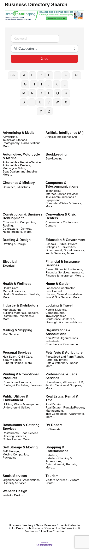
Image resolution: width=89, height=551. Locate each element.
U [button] (40, 102)
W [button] (57, 102)
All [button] (76, 75)
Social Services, (74, 250)
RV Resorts (53, 429)
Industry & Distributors (20, 305)
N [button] (32, 93)
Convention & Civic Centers (61, 216)
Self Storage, (11, 451)
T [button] (32, 102)
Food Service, (30, 433)
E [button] (58, 75)
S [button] (24, 102)
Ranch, (74, 362)
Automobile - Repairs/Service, (22, 162)
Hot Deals (17, 528)
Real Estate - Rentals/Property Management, (65, 409)
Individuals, (53, 341)
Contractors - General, (17, 228)
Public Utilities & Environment (15, 398)
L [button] (65, 84)
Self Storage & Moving (20, 447)
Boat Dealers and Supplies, (20, 171)
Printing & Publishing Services (22, 385)
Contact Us (52, 528)
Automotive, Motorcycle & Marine (21, 156)
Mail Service (11, 334)
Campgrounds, (55, 312)
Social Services (15, 476)
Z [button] (49, 111)
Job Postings (34, 528)
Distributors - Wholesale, (19, 315)
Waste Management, (27, 404)
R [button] (66, 93)
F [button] (66, 75)
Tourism (52, 476)
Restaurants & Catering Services (21, 426)
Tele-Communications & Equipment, (61, 198)
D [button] (49, 75)
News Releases (46, 525)
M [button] (23, 93)
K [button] (56, 84)
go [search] (46, 58)
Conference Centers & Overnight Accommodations (64, 320)
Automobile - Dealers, (17, 165)
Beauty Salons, (12, 359)
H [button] (33, 84)
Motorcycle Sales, (14, 168)
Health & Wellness (17, 283)
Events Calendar (69, 525)
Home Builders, (13, 231)
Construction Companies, (19, 222)
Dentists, (34, 294)
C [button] (41, 75)
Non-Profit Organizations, (62, 338)
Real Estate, (53, 404)
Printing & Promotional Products (20, 376)
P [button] (49, 93)
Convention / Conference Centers (62, 224)
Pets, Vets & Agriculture (64, 352)
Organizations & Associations (58, 332)
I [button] (41, 84)
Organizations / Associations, (21, 480)
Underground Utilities (16, 407)
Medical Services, (14, 291)
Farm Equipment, (57, 359)
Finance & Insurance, (59, 275)
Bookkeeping (56, 154)
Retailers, (52, 455)
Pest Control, (54, 291)
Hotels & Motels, (56, 309)
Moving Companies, (16, 454)
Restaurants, (11, 433)
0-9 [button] (13, 75)
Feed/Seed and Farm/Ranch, (65, 356)
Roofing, (8, 225)
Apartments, (77, 413)
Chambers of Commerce (62, 344)
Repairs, (33, 312)
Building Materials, (15, 312)
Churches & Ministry (19, 182)
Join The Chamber (52, 531)
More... (7, 146)
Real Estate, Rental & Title (62, 398)
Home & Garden (58, 283)
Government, (54, 250)
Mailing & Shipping (17, 330)
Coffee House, (12, 439)
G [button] (25, 84)
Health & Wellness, (15, 294)
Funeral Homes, (13, 362)
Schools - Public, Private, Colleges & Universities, (62, 245)
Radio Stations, (31, 143)
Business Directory (21, 525)
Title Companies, (56, 413)
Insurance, (78, 272)
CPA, (81, 382)
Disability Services (14, 483)
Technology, (53, 190)
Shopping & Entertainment (57, 449)
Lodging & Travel (59, 305)
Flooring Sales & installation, (64, 294)
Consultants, (54, 382)
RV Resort (54, 425)
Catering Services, (15, 436)
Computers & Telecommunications (62, 184)
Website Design (15, 491)
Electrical (10, 261)
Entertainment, (55, 464)
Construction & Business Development (22, 216)
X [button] (66, 102)
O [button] (41, 93)
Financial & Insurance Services (63, 263)
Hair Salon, (10, 356)
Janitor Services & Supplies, (64, 385)
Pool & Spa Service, (58, 297)
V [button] (48, 102)
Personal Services (17, 352)
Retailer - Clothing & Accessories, (59, 460)
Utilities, (8, 404)
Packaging (9, 457)
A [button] (24, 75)
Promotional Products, (17, 382)
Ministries (23, 187)
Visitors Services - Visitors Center (62, 481)
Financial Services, (58, 272)
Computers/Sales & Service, (64, 203)
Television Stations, (15, 139)
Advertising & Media (18, 132)
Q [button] (57, 93)
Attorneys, (69, 382)
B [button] (32, 75)
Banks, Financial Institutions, (64, 269)
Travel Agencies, (56, 315)
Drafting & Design (17, 240)
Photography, (11, 143)
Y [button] (41, 111)
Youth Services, (56, 253)
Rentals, (71, 464)
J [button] (48, 84)
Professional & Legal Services (62, 376)
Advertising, (10, 136)
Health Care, (11, 288)
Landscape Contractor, (60, 288)
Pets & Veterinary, (57, 362)
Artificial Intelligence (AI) (64, 132)
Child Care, (25, 356)
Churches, (9, 187)
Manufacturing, (12, 309)
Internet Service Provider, (62, 193)
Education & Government (65, 240)
